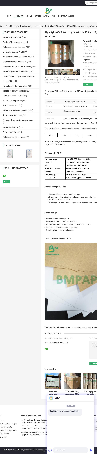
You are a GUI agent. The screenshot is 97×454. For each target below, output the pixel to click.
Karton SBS (8, 81)
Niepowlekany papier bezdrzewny (17, 66)
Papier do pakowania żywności (15, 110)
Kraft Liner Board (10, 105)
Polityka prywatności (11, 450)
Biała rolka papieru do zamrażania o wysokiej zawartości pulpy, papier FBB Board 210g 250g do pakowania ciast (53, 393)
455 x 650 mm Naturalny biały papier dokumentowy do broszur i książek (36, 421)
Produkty (18, 16)
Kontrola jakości (66, 16)
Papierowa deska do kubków (15, 62)
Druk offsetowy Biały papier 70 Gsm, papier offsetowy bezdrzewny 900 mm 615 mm (37, 427)
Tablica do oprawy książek (14, 91)
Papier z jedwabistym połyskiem (16, 76)
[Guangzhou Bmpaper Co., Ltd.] (48, 10)
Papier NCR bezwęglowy (13, 42)
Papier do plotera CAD (12, 37)
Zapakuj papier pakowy (12, 100)
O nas (29, 16)
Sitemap (3, 437)
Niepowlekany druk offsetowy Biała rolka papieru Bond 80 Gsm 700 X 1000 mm (37, 433)
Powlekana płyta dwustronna (15, 86)
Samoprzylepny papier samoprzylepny (18, 120)
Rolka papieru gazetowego (14, 137)
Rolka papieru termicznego (14, 47)
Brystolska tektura (10, 132)
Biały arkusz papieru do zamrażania (66, 327)
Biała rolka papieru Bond (13, 52)
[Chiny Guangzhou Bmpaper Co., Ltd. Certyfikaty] (10, 153)
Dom (9, 16)
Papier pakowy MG (10, 127)
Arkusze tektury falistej (12, 115)
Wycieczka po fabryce (45, 16)
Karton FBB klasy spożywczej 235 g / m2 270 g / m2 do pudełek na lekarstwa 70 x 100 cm (72, 393)
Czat (86, 84)
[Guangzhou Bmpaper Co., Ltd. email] (6, 175)
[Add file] (50, 450)
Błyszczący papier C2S (12, 96)
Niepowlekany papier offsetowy (16, 57)
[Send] (91, 450)
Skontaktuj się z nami (8, 430)
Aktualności (4, 434)
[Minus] (91, 398)
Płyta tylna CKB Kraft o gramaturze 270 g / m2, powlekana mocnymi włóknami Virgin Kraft (61, 79)
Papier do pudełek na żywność (26, 26)
